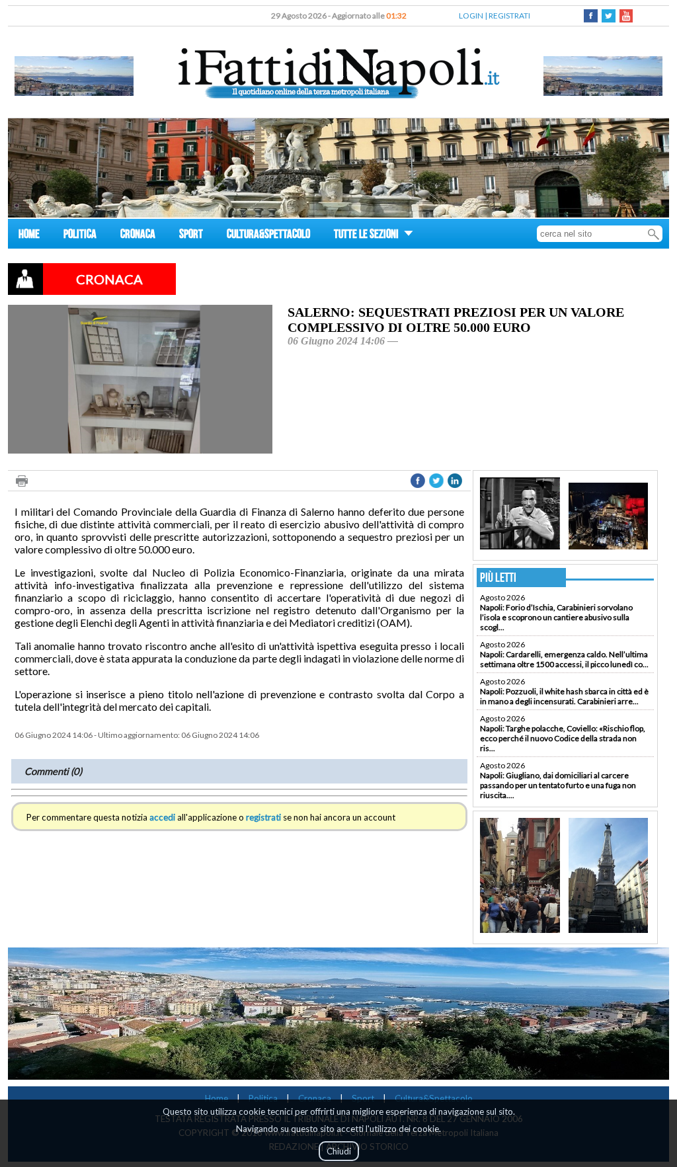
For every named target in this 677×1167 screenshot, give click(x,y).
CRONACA (137, 235)
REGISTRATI (509, 15)
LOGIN (471, 15)
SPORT (191, 235)
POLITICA (80, 235)
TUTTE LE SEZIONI (367, 235)
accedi (162, 817)
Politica (263, 1098)
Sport (363, 1098)
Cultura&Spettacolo (434, 1098)
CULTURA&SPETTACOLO (268, 235)
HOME (29, 235)
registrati (263, 817)
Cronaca (314, 1098)
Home (216, 1098)
